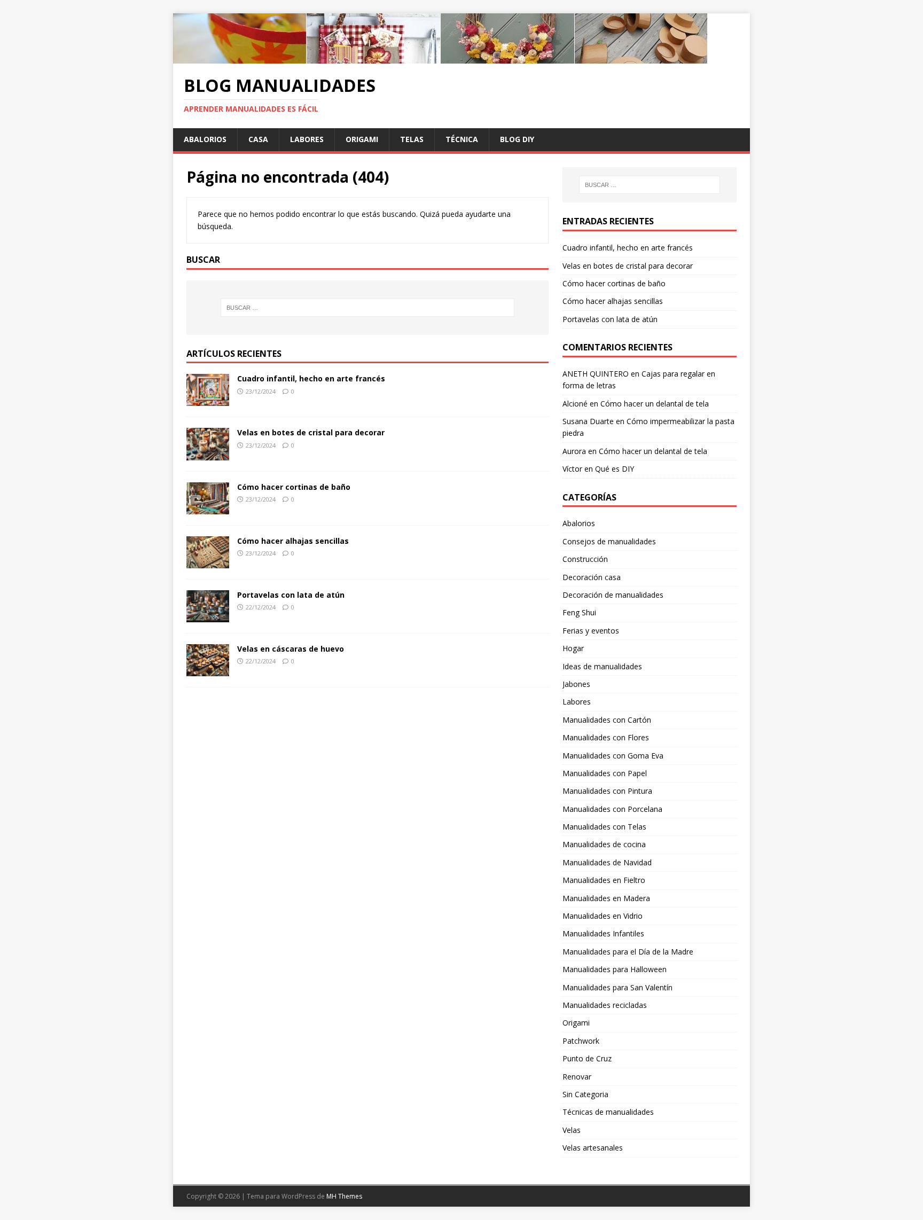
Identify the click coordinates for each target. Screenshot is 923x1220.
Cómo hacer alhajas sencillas (293, 541)
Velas (571, 1130)
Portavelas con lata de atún (291, 595)
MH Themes (344, 1196)
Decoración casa (591, 577)
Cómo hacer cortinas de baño (293, 487)
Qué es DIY (614, 469)
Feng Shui (579, 612)
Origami (362, 139)
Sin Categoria (585, 1094)
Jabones (576, 684)
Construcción (585, 559)
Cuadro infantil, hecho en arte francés (311, 378)
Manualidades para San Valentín (617, 987)
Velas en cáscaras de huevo (290, 649)
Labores (307, 139)
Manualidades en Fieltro (603, 880)
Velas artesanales (592, 1148)
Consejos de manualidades (609, 541)
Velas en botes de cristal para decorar (311, 432)
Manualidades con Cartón (606, 720)
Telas (412, 139)
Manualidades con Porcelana (612, 809)
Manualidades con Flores (605, 737)
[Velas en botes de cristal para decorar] (207, 454)
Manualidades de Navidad (607, 862)
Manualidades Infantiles (603, 933)
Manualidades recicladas (604, 1005)
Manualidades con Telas (604, 827)
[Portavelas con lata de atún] (207, 616)
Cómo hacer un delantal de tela (654, 403)
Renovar (576, 1077)
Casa (258, 139)
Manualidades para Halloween (614, 969)
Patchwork (580, 1041)
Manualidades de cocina (604, 844)
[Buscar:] (367, 308)
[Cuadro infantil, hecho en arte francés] (207, 400)
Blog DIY (517, 139)
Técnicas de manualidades (608, 1112)
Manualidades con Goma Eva (612, 755)
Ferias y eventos (590, 630)
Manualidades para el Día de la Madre (627, 952)
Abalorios (205, 139)
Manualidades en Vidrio (602, 916)
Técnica (461, 139)
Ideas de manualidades (602, 666)
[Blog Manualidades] (440, 57)
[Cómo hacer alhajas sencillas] (207, 562)
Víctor (572, 469)
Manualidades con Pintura (607, 791)
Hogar (573, 648)
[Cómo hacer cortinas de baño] (207, 508)
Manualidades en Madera (606, 898)
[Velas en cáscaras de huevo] (207, 670)
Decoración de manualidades (612, 595)
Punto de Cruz (587, 1058)
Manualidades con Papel (604, 773)
